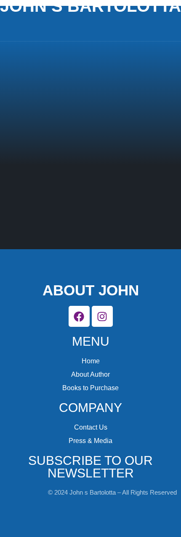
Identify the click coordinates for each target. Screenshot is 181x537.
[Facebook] (79, 316)
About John (91, 290)
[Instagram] (102, 316)
